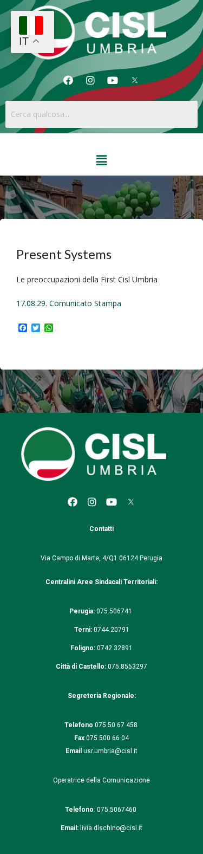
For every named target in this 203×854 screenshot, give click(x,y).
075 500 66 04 (107, 738)
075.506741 (115, 611)
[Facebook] (68, 80)
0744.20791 (111, 629)
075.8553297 (127, 666)
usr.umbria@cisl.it (110, 751)
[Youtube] (112, 80)
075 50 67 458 (117, 725)
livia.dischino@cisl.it (111, 828)
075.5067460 (117, 809)
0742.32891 (115, 648)
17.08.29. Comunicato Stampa (68, 303)
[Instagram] (90, 80)
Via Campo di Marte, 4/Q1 (79, 558)
